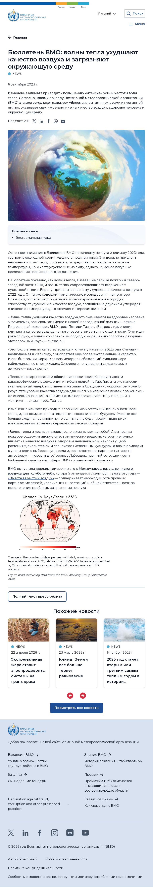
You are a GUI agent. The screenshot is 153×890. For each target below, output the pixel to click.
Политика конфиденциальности (35, 868)
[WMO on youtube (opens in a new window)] (85, 833)
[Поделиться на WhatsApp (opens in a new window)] (56, 121)
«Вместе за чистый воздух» (31, 478)
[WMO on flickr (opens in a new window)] (70, 832)
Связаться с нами (99, 799)
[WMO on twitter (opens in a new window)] (11, 833)
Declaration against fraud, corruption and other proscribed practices (34, 804)
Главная (20, 37)
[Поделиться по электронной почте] (63, 121)
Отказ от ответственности (66, 859)
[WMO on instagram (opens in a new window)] (54, 832)
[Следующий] (83, 695)
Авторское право (22, 859)
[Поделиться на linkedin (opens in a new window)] (41, 121)
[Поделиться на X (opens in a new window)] (34, 121)
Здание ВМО (95, 755)
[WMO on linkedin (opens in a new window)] (25, 833)
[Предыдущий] (70, 695)
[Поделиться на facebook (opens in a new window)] (49, 121)
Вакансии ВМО (21, 755)
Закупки (15, 774)
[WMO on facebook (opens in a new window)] (40, 833)
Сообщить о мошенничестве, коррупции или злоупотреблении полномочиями (75, 877)
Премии (91, 774)
